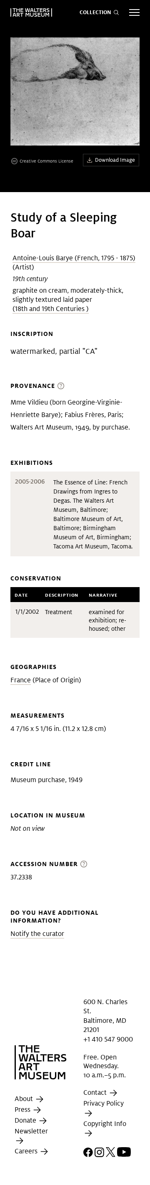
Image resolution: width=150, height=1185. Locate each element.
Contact (95, 1093)
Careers (27, 1151)
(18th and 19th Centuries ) (50, 308)
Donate (26, 1120)
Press (23, 1109)
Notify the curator (37, 933)
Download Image (115, 159)
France (20, 680)
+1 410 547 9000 (108, 1039)
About (25, 1098)
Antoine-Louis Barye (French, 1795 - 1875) (73, 258)
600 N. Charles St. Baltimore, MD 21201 (105, 1015)
